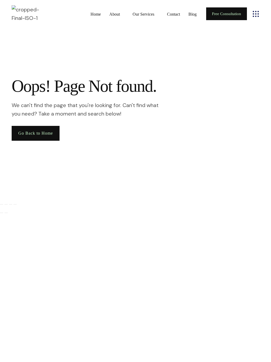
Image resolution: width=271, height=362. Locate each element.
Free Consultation (226, 14)
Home (96, 14)
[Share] (10, 204)
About (114, 14)
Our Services (143, 14)
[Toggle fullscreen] (6, 204)
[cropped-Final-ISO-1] (30, 13)
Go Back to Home (35, 133)
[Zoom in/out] (1, 204)
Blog (192, 14)
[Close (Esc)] (15, 204)
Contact (173, 14)
